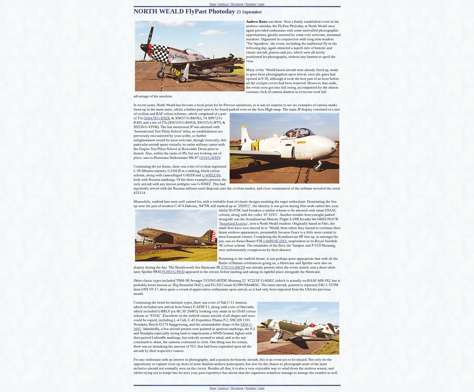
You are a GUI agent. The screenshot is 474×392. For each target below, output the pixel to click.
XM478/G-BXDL (158, 118)
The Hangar (237, 388)
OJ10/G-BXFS (210, 158)
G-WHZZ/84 (211, 175)
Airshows (223, 388)
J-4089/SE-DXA (275, 241)
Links (261, 388)
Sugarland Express (233, 223)
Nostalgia (251, 388)
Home (213, 388)
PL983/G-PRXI (173, 272)
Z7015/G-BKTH (233, 267)
